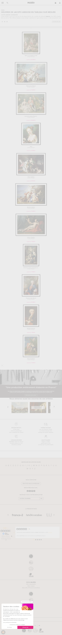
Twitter (5, 21)
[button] (3, 632)
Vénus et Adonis (31, 177)
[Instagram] (30, 491)
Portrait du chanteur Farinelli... (31, 117)
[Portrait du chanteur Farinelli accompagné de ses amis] (31, 114)
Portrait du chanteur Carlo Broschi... (31, 268)
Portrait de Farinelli (31, 329)
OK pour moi (25, 627)
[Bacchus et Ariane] (31, 205)
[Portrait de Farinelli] (31, 326)
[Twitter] (34, 491)
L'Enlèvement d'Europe (31, 87)
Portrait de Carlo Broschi (31, 299)
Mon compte (31, 586)
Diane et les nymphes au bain (31, 56)
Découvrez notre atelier (31, 395)
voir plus (50, 532)
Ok (41, 498)
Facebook (2, 21)
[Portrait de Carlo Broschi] (31, 296)
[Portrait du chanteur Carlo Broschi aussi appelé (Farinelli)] (31, 265)
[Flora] (31, 144)
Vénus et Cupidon (31, 238)
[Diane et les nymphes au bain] (31, 53)
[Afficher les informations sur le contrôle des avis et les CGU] (11, 536)
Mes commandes (31, 584)
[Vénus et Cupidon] (31, 235)
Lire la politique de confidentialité (9, 622)
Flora (31, 147)
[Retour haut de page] (2, 366)
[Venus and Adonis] (31, 356)
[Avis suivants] (61, 532)
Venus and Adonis (31, 359)
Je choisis (9, 627)
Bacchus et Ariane (31, 208)
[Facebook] (28, 491)
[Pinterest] (32, 491)
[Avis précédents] (14, 532)
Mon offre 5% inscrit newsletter (31, 588)
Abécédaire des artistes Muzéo (31, 462)
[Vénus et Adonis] (31, 174)
